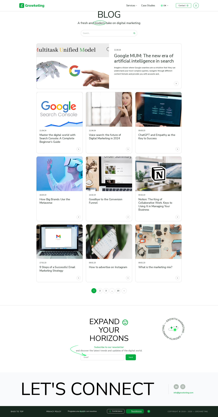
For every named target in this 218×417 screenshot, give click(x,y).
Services (130, 5)
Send (131, 357)
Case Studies (148, 5)
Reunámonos (136, 411)
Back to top (17, 411)
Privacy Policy (53, 411)
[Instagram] (182, 386)
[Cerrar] (148, 411)
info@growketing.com (183, 392)
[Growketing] (31, 5)
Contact (182, 5)
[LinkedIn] (176, 386)
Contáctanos (117, 411)
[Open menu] (196, 5)
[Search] (134, 33)
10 (118, 290)
